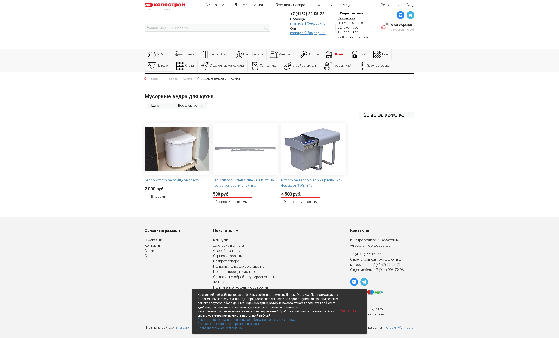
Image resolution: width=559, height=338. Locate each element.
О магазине (215, 5)
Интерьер (285, 54)
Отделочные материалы (227, 65)
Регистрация (391, 5)
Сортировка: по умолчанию (384, 115)
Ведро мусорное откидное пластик (173, 180)
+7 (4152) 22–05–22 (366, 254)
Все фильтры (188, 106)
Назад (153, 78)
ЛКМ (363, 54)
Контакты (324, 5)
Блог (148, 256)
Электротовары (378, 65)
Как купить (221, 240)
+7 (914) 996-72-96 (389, 270)
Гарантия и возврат (291, 5)
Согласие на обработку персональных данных (231, 324)
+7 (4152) (379, 265)
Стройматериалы (304, 65)
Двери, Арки (218, 54)
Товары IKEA (342, 65)
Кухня (339, 54)
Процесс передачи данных (234, 272)
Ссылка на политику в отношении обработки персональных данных (246, 319)
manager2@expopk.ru (308, 33)
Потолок (163, 65)
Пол (385, 54)
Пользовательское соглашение (238, 266)
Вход (410, 5)
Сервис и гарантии (228, 256)
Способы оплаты (226, 251)
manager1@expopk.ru (308, 23)
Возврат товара (226, 261)
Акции (347, 5)
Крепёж (313, 54)
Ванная (189, 54)
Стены (189, 65)
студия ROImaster (400, 327)
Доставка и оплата (250, 5)
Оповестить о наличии (232, 202)
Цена (155, 106)
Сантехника (268, 65)
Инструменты (253, 54)
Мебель (162, 54)
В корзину (158, 197)
